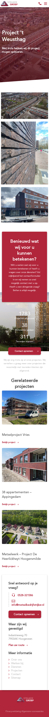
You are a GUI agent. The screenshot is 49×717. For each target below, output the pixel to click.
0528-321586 (40, 3)
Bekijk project (8, 442)
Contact (16, 674)
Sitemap (16, 677)
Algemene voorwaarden (32, 711)
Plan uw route (16, 645)
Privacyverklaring (13, 711)
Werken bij (17, 663)
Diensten (16, 666)
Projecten (16, 670)
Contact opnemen (24, 351)
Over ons (16, 659)
